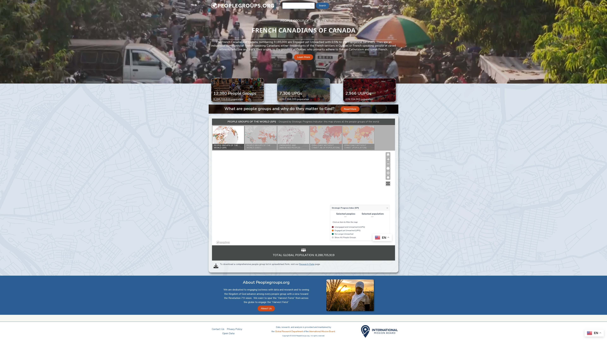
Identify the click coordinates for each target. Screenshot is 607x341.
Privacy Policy (234, 329)
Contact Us (218, 329)
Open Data (228, 333)
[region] (303, 182)
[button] (355, 5)
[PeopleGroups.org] (242, 5)
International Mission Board (322, 331)
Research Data (306, 264)
